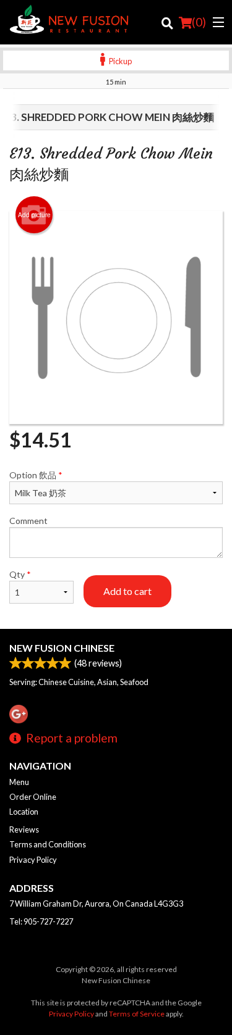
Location (23, 812)
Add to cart (127, 591)
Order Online (32, 797)
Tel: (41, 921)
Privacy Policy (33, 860)
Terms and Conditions (47, 844)
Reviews (24, 829)
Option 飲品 (35, 475)
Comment (28, 520)
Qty (20, 574)
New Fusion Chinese (61, 648)
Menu (19, 782)
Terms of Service (137, 1013)
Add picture (34, 214)
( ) (199, 22)
